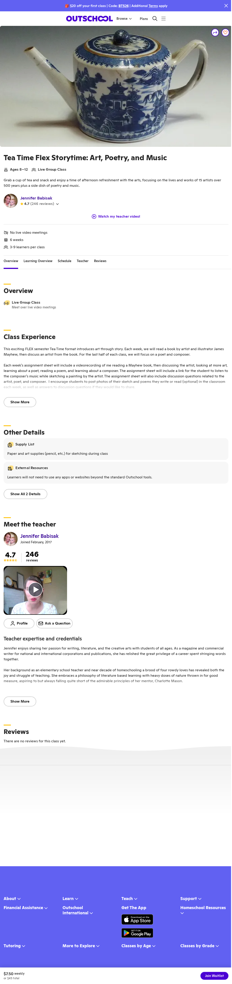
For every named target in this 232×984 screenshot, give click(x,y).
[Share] (215, 32)
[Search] (155, 18)
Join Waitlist (214, 976)
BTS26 (123, 6)
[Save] (225, 32)
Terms (153, 6)
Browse (122, 19)
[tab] (11, 261)
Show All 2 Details (25, 494)
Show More (19, 402)
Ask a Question (57, 623)
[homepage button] (89, 19)
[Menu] (163, 18)
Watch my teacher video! (119, 216)
